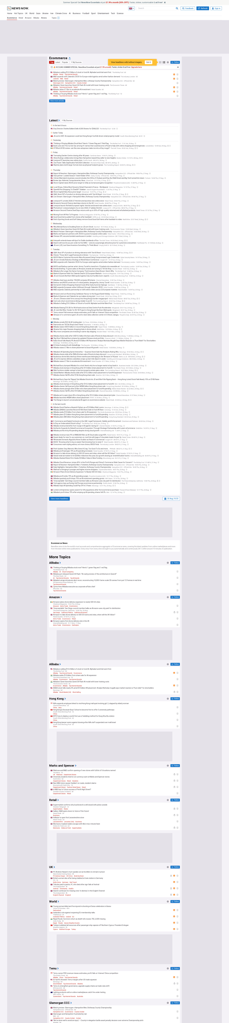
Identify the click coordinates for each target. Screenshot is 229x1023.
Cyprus (55, 929)
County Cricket (82, 83)
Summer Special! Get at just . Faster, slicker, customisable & (113, 2)
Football (85, 13)
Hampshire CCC (70, 83)
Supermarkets (57, 809)
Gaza (38, 13)
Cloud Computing (67, 572)
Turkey (73, 929)
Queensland (57, 996)
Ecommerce (12, 18)
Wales (66, 809)
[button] (76, 62)
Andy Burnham (79, 876)
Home (9, 13)
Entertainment (103, 13)
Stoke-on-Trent (66, 828)
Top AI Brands (74, 578)
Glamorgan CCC (58, 83)
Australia (80, 996)
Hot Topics (18, 13)
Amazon (28, 18)
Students (75, 781)
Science (120, 13)
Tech (113, 13)
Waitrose (59, 774)
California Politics (67, 612)
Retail (21, 18)
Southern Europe (64, 929)
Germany (65, 882)
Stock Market (57, 984)
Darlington (75, 625)
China (55, 707)
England (68, 895)
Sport (93, 13)
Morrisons (56, 828)
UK (26, 13)
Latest (57, 62)
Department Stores (70, 774)
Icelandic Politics (59, 916)
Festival (55, 888)
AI (70, 13)
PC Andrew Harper (59, 876)
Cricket (78, 1018)
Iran (51, 13)
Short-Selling (77, 692)
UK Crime (69, 876)
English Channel (58, 895)
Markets (80, 984)
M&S (61, 79)
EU (73, 916)
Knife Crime (57, 882)
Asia (59, 707)
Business (77, 13)
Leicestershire (58, 821)
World (31, 13)
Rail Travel (73, 882)
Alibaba (36, 18)
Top (51, 62)
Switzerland (57, 910)
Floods (60, 923)
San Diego (56, 612)
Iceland (68, 916)
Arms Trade (64, 606)
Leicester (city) (69, 821)
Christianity (63, 888)
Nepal (55, 923)
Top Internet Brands (71, 74)
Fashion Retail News (74, 787)
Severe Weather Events (72, 923)
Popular (65, 62)
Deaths (71, 888)
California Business (80, 612)
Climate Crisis (61, 13)
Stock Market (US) (65, 692)
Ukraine (45, 13)
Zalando (56, 79)
